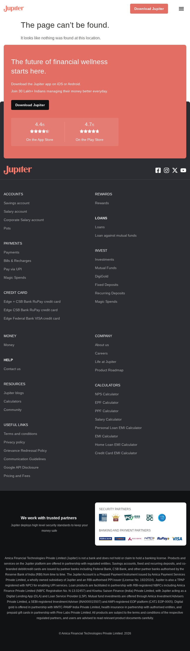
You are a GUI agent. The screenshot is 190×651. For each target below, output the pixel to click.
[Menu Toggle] (181, 9)
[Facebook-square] (158, 170)
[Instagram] (166, 170)
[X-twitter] (175, 170)
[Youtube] (183, 170)
